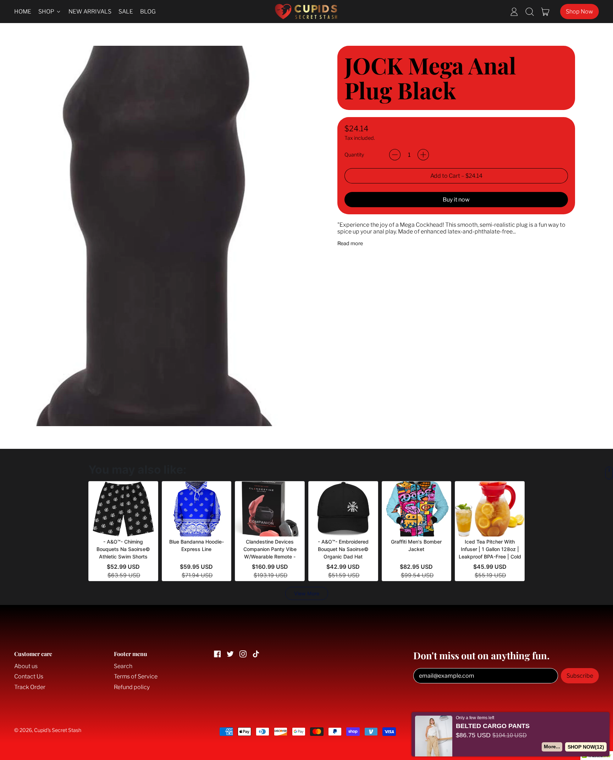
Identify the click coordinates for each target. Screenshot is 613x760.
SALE (125, 11)
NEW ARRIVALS (89, 11)
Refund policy (132, 687)
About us (26, 666)
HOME (22, 11)
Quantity (354, 155)
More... (552, 746)
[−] (395, 154)
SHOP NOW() (586, 747)
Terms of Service (136, 676)
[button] (529, 11)
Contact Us (28, 676)
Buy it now (456, 199)
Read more (350, 244)
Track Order (29, 687)
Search (123, 666)
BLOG (148, 11)
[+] (423, 154)
